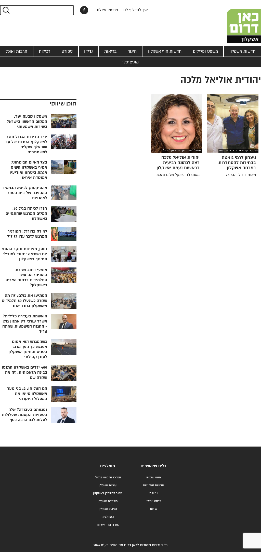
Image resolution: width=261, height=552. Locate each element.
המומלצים (108, 517)
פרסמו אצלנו (107, 10)
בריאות (110, 51)
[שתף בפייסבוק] (84, 10)
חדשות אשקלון (242, 51)
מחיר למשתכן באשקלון (107, 493)
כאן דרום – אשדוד (107, 524)
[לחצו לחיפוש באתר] (5, 10)
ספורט (67, 51)
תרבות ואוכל (16, 51)
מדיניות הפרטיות (153, 485)
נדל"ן (88, 51)
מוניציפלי (130, 62)
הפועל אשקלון (108, 509)
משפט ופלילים (205, 51)
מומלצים (107, 466)
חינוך (132, 51)
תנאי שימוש (153, 477)
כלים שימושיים (153, 466)
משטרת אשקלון (108, 501)
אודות (153, 509)
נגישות (153, 493)
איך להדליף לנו (135, 10)
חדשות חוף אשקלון (164, 51)
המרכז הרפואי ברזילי (108, 477)
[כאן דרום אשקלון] (235, 21)
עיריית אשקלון (107, 485)
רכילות (44, 51)
